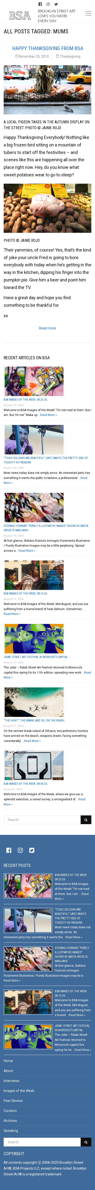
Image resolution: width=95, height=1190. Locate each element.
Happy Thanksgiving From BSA (47, 48)
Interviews (11, 1081)
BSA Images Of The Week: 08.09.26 (25, 783)
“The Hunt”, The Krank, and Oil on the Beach (34, 720)
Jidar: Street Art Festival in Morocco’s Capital (36, 657)
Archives (10, 1121)
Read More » (48, 415)
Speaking (11, 1131)
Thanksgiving (70, 56)
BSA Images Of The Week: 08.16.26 (25, 593)
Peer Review (13, 1101)
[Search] (86, 819)
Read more (47, 328)
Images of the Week (19, 1091)
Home (8, 1061)
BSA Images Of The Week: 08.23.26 (25, 399)
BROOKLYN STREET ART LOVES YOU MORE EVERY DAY (57, 15)
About (8, 1071)
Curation (10, 1111)
